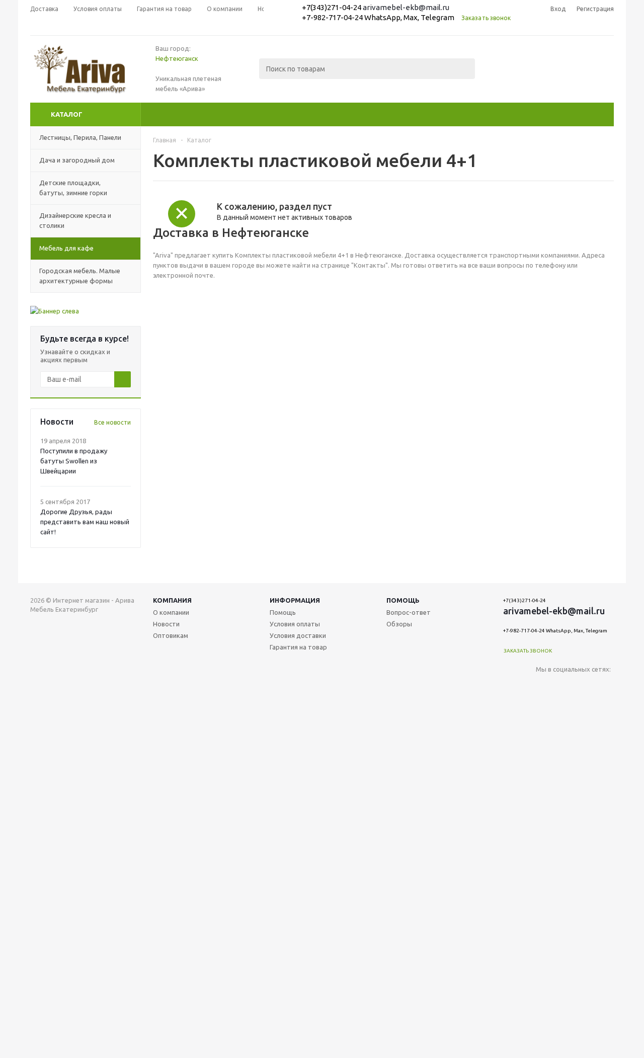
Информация (295, 600)
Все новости (112, 422)
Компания (172, 600)
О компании (171, 612)
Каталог (67, 114)
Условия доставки (298, 635)
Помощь (403, 600)
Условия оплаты (295, 623)
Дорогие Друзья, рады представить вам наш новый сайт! (84, 521)
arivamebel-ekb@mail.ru (406, 7)
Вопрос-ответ (408, 612)
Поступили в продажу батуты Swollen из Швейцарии (73, 460)
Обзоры (399, 623)
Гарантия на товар (298, 646)
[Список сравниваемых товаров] (503, 76)
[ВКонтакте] (543, 686)
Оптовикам (170, 635)
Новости (166, 623)
